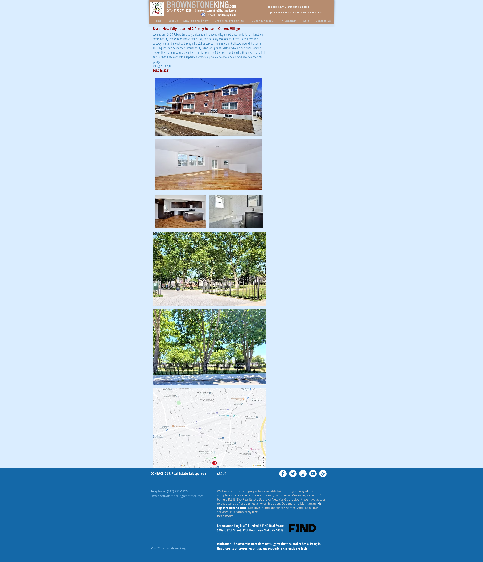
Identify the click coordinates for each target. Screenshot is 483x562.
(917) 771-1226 (177, 491)
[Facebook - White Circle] (283, 473)
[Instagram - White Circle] (303, 473)
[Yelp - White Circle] (323, 473)
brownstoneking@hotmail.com (182, 496)
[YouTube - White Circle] (313, 473)
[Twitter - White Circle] (293, 473)
